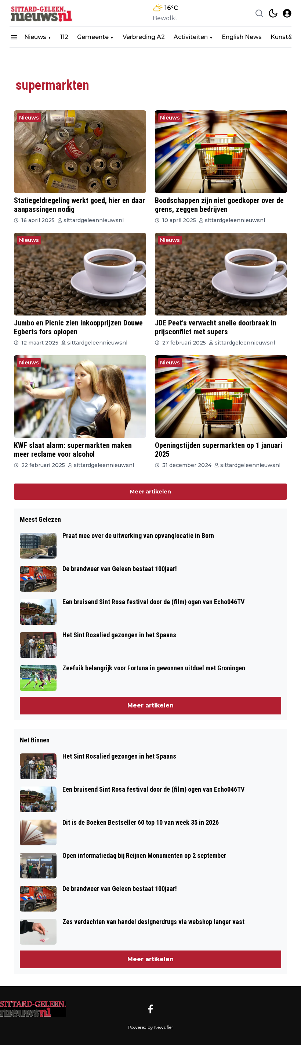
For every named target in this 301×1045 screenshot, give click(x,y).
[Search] (259, 13)
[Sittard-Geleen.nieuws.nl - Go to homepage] (33, 1009)
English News (242, 36)
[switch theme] (273, 13)
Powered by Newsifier (150, 1027)
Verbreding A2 (144, 36)
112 (64, 36)
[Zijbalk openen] (14, 37)
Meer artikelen (150, 491)
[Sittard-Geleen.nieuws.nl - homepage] (43, 13)
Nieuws (35, 36)
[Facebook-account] (150, 1009)
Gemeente (93, 36)
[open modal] (287, 13)
